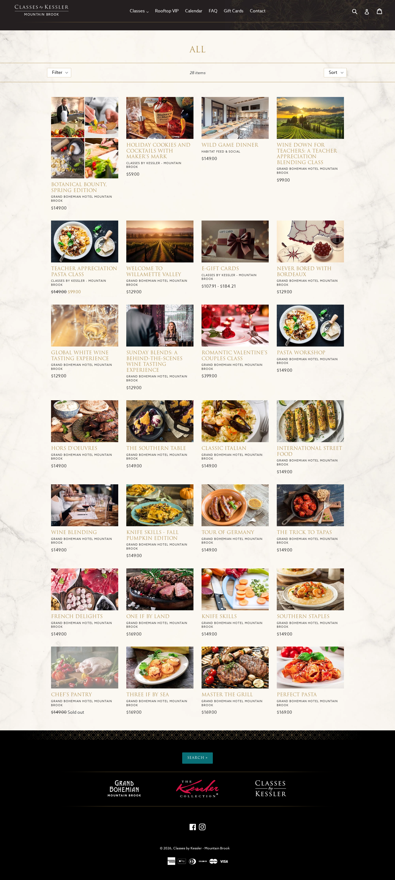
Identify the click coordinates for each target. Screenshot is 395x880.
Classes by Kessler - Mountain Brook (201, 848)
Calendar (193, 11)
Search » (197, 758)
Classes (140, 11)
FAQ (213, 11)
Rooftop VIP (167, 11)
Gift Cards (233, 11)
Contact (257, 11)
